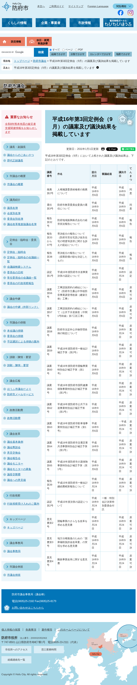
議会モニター (15, 463)
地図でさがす (123, 54)
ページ (69, 49)
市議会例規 (16, 566)
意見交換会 (14, 452)
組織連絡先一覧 (16, 659)
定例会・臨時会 (16, 251)
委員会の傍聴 (15, 336)
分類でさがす (78, 54)
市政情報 (84, 23)
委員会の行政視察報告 (20, 283)
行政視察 (15, 495)
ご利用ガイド (56, 6)
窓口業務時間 (48, 649)
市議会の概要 (18, 175)
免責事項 (31, 629)
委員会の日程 (15, 272)
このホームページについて (74, 629)
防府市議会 (39, 60)
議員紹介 (15, 199)
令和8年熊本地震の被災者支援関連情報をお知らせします (21, 127)
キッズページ (18, 519)
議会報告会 (14, 458)
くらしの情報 (17, 23)
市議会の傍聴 (18, 322)
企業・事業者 (50, 23)
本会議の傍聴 (15, 330)
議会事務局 (16, 542)
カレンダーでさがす (100, 54)
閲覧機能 (121, 6)
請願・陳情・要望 (20, 357)
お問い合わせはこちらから (28, 607)
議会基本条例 (15, 441)
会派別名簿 (14, 213)
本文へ (41, 6)
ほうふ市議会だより (19, 388)
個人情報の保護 (10, 629)
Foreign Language (98, 6)
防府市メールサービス (20, 394)
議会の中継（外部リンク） (23, 306)
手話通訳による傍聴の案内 (23, 341)
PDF (80, 49)
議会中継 (15, 298)
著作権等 (47, 629)
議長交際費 (14, 474)
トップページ (22, 60)
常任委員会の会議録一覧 (22, 277)
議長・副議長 (18, 146)
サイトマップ (75, 6)
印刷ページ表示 (103, 149)
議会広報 (15, 380)
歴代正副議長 (15, 160)
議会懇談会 (14, 447)
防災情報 (16, 41)
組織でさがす (58, 54)
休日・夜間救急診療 (43, 42)
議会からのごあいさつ (20, 154)
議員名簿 (12, 207)
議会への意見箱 (16, 479)
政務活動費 (16, 410)
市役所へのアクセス (16, 649)
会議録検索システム (19, 266)
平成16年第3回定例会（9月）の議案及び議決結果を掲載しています (54, 67)
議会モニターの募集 (19, 469)
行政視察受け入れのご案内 (23, 503)
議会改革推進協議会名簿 (22, 224)
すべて (56, 49)
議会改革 (15, 433)
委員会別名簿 (15, 218)
